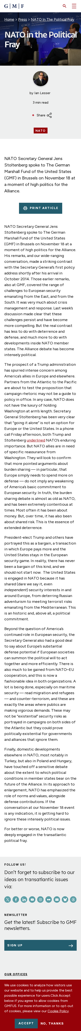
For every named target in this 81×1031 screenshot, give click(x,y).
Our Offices (16, 974)
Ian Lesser (42, 93)
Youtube (32, 899)
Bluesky (65, 899)
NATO (40, 130)
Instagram (40, 899)
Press (22, 19)
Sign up (15, 945)
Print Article (44, 208)
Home (9, 19)
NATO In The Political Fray (52, 19)
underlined (36, 440)
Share (41, 115)
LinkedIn (24, 899)
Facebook (16, 899)
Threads (73, 899)
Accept (26, 1023)
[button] (64, 6)
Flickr (48, 899)
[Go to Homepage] (14, 6)
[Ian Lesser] (40, 78)
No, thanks (52, 1023)
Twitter (7, 899)
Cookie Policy (58, 1011)
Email (57, 899)
